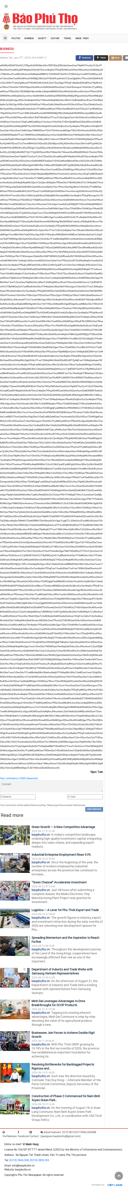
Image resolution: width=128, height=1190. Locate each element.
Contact (34, 1136)
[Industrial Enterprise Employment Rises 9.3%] (15, 863)
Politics (16, 38)
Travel (67, 38)
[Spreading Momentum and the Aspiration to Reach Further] (15, 946)
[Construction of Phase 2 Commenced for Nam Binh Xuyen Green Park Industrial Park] (15, 1104)
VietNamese (9, 1136)
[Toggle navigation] (6, 6)
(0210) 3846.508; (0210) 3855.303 (29, 1160)
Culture (55, 38)
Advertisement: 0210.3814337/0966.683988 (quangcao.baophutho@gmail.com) (68, 1134)
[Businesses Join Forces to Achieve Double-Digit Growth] (15, 1041)
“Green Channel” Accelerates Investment (59, 882)
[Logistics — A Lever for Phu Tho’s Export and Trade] (15, 918)
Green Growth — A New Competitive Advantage (63, 827)
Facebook (23, 1136)
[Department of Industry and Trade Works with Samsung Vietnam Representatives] (15, 977)
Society (42, 38)
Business (29, 38)
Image (79, 38)
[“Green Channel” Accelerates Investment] (15, 890)
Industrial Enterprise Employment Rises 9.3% (61, 854)
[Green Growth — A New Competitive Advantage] (15, 835)
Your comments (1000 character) (19, 778)
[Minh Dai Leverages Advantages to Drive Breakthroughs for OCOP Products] (15, 1009)
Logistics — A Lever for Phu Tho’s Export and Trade (65, 910)
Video (86, 38)
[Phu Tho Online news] (40, 21)
